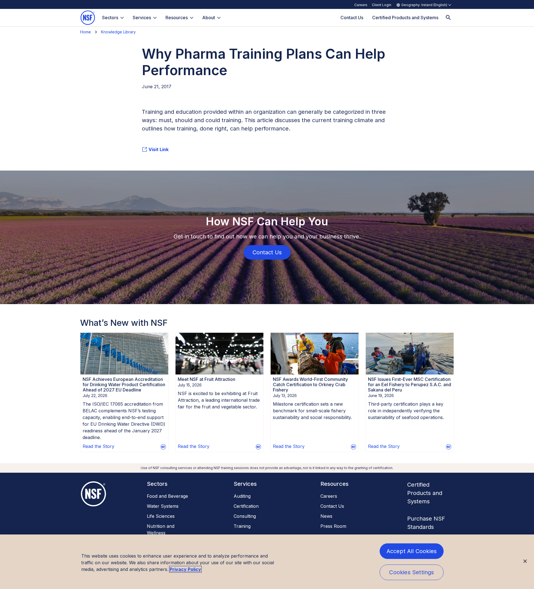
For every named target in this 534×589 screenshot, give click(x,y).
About (208, 17)
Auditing (242, 496)
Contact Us (332, 506)
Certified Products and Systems (424, 493)
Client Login (381, 5)
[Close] (525, 561)
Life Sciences (161, 516)
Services (142, 17)
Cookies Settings (411, 572)
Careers (360, 5)
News (326, 516)
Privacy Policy (185, 569)
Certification (246, 506)
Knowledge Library (118, 31)
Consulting (245, 516)
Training (242, 526)
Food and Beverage (167, 496)
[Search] (448, 17)
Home (85, 31)
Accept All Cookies (412, 551)
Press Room (333, 526)
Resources (176, 17)
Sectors (110, 17)
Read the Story (98, 446)
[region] (267, 561)
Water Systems (163, 506)
